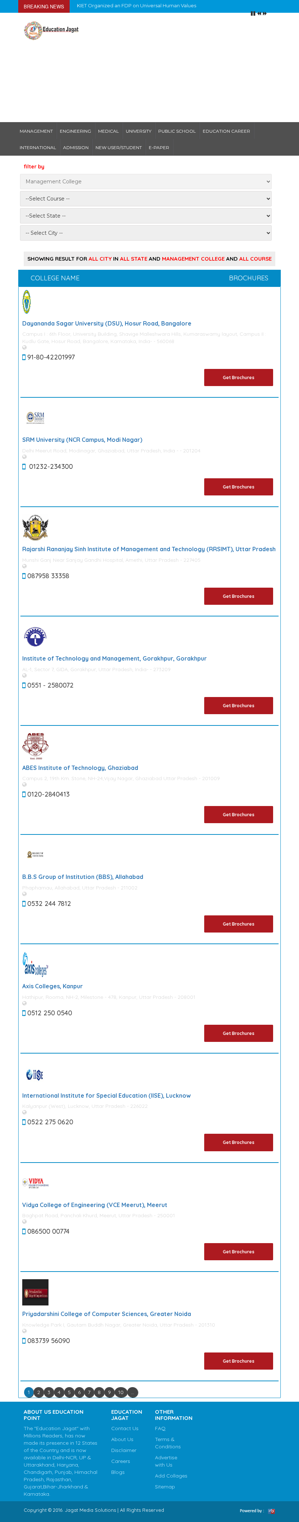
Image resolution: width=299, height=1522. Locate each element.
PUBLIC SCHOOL (177, 131)
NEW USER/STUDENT (119, 147)
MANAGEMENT (36, 131)
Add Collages (171, 1475)
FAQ (160, 1428)
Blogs (118, 1472)
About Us (122, 1439)
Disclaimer (123, 1450)
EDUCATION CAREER (226, 131)
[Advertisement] (182, 67)
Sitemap (165, 1486)
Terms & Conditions (168, 1443)
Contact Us (125, 1428)
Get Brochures (239, 377)
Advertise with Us (166, 1461)
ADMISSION (76, 147)
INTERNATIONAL (38, 147)
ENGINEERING (75, 131)
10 (121, 1392)
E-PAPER (159, 147)
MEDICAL (108, 131)
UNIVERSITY (138, 131)
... (132, 1392)
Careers (120, 1461)
